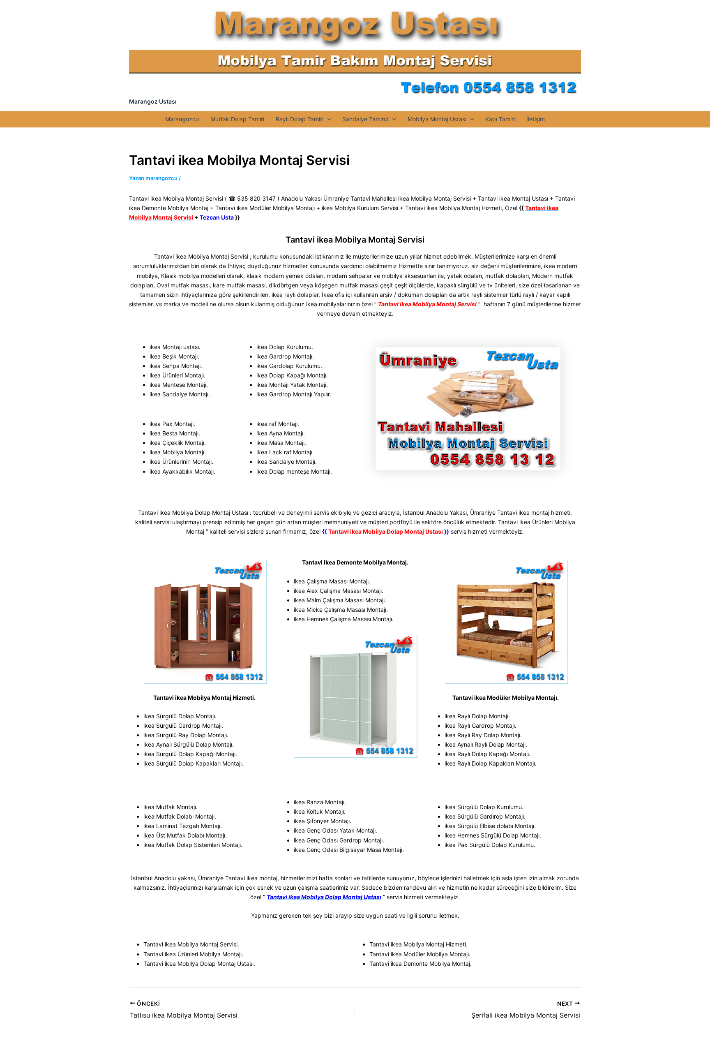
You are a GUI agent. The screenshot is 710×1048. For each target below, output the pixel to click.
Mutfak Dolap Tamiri (237, 119)
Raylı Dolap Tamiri (299, 119)
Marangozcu (182, 119)
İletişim (535, 119)
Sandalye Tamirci (365, 119)
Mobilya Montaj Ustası (437, 119)
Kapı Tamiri (500, 119)
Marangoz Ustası (153, 101)
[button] (327, 119)
